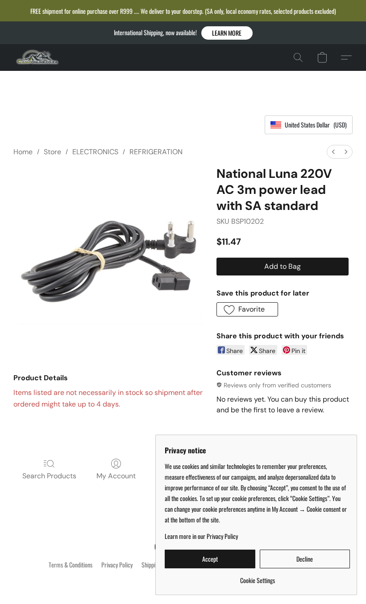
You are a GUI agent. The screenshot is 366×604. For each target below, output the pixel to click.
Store (52, 151)
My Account (116, 476)
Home (23, 151)
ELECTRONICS (95, 151)
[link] (257, 577)
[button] (227, 33)
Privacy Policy (117, 564)
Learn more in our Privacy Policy (201, 536)
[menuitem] (333, 151)
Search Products (49, 476)
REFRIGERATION (156, 151)
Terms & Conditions (70, 564)
